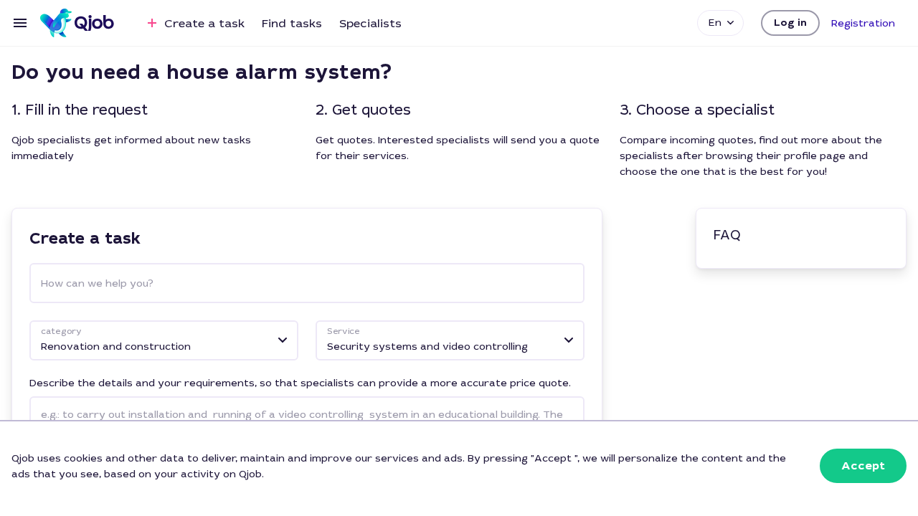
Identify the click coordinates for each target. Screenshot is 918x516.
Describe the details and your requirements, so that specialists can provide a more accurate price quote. (300, 382)
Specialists (370, 23)
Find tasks (292, 23)
